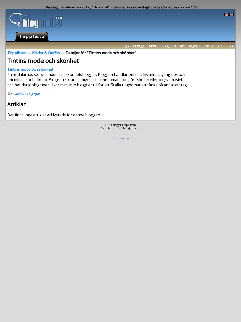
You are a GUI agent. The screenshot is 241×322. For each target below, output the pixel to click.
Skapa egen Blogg (219, 45)
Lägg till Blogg (132, 45)
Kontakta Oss (121, 138)
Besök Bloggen (26, 93)
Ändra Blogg (159, 45)
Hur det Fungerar (187, 45)
